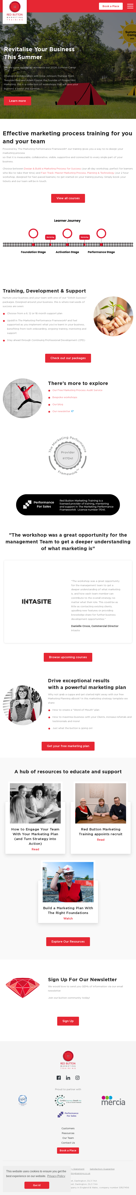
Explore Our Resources (68, 941)
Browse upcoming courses (68, 657)
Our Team (68, 1137)
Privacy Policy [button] (56, 1176)
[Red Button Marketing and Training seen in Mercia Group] (113, 1100)
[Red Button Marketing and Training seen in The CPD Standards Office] (23, 1100)
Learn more (17, 101)
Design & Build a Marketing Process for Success (52, 168)
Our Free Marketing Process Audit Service (77, 390)
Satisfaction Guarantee (102, 1169)
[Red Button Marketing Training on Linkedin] (68, 1077)
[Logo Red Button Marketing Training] (14, 11)
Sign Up (68, 1021)
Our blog (57, 404)
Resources (68, 1133)
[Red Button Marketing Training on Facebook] (59, 1077)
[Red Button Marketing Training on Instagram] (77, 1077)
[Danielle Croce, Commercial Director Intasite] (36, 601)
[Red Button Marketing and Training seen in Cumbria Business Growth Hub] (68, 1100)
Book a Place (111, 6)
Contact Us (68, 1142)
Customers (68, 1128)
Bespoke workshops (64, 397)
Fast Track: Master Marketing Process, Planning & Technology (77, 172)
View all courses (68, 198)
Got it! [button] (37, 1185)
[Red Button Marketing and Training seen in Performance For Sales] (68, 1115)
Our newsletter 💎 (63, 411)
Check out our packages (68, 358)
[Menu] (130, 6)
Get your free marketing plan (68, 746)
